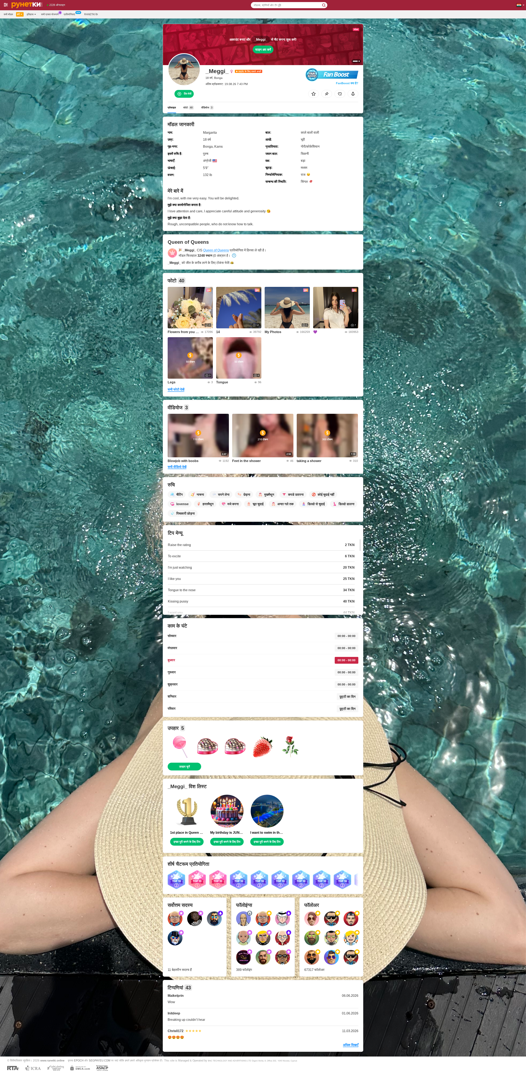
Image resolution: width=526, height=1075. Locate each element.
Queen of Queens (216, 250)
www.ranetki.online (52, 1060)
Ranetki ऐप (91, 14)
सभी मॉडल (8, 14)
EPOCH (78, 1060)
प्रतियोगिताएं (69, 14)
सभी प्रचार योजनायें (50, 14)
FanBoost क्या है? (347, 83)
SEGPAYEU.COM (99, 1060)
